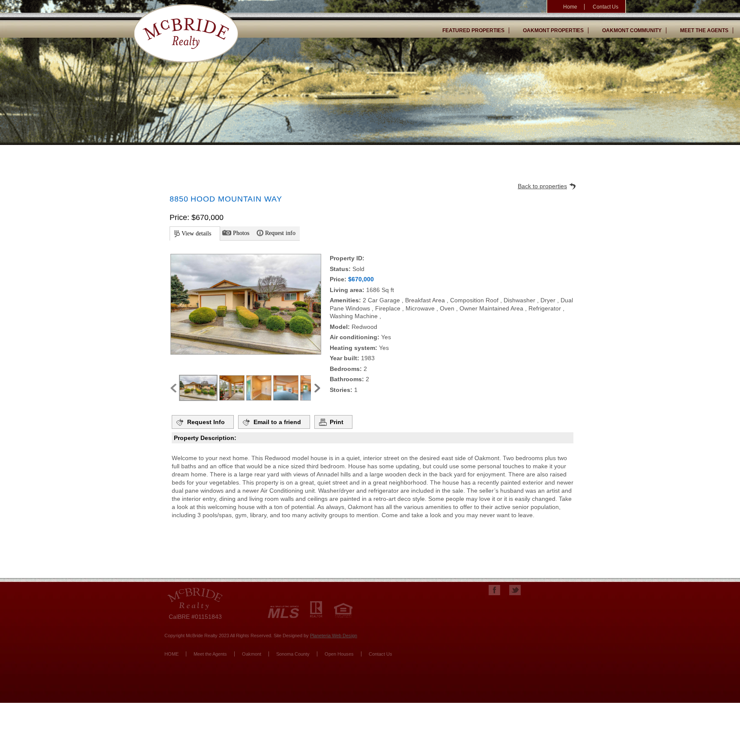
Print (336, 422)
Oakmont (251, 654)
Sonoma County (293, 654)
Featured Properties (473, 30)
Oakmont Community (632, 30)
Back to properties (542, 186)
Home (570, 7)
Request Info (206, 422)
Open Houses (339, 654)
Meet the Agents (704, 30)
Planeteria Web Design (333, 635)
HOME (171, 654)
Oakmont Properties (553, 30)
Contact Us (605, 7)
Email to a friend (277, 422)
